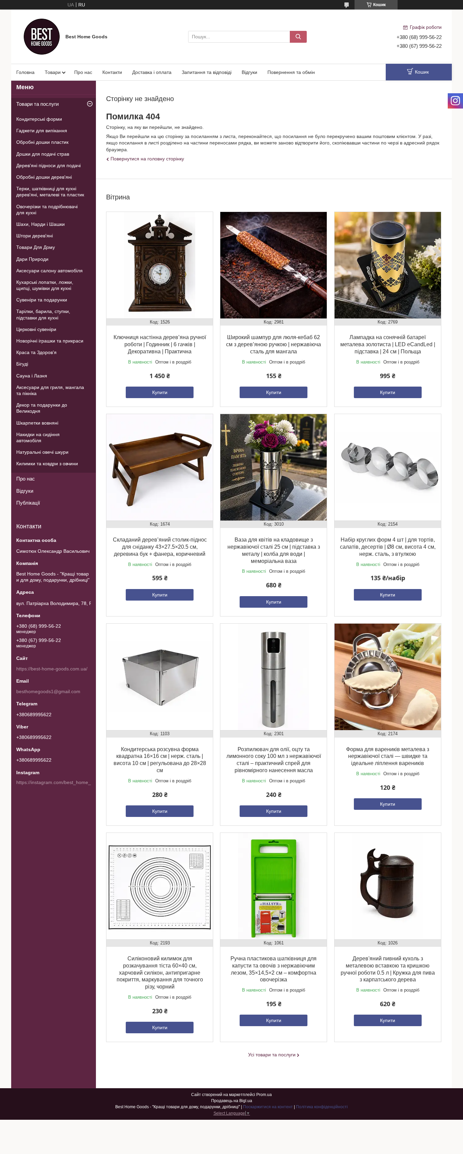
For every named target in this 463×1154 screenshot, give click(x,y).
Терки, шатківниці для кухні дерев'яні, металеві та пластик (50, 191)
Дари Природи (32, 259)
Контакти (112, 72)
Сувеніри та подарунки (41, 299)
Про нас (83, 72)
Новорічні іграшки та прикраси (49, 341)
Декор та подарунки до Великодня (41, 408)
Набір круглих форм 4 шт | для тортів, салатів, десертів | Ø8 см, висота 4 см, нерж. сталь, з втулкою (388, 547)
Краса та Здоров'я (36, 352)
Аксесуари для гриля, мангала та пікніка (50, 390)
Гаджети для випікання (41, 130)
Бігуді (22, 364)
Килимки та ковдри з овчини (47, 463)
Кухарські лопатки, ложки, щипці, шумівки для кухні (44, 285)
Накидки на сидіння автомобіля (38, 437)
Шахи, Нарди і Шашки (40, 224)
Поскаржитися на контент (268, 1106)
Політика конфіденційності (322, 1106)
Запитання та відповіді (207, 72)
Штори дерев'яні (34, 235)
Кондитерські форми (39, 119)
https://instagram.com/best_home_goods (60, 782)
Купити (159, 392)
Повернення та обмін (291, 72)
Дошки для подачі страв (42, 154)
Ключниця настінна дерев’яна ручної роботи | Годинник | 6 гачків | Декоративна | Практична (160, 344)
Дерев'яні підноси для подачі (48, 165)
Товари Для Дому (35, 247)
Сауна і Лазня (31, 375)
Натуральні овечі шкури (42, 452)
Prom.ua (264, 1094)
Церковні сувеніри (36, 329)
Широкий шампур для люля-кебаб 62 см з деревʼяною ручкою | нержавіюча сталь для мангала (273, 344)
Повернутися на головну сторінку (147, 158)
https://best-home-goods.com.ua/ (51, 668)
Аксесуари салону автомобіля (49, 270)
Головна (25, 72)
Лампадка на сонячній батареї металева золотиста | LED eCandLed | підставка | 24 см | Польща (387, 344)
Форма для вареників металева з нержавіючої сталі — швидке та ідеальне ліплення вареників (387, 756)
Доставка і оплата (152, 72)
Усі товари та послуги (272, 1054)
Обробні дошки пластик (42, 142)
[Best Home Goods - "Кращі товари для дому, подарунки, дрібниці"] (41, 36)
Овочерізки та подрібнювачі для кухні (47, 209)
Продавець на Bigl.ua (231, 1100)
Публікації (28, 503)
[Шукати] (298, 37)
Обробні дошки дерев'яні (44, 177)
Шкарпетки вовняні (37, 423)
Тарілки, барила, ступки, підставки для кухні (43, 314)
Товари (53, 72)
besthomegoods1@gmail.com (48, 691)
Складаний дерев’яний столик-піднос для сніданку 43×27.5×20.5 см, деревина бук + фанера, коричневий (160, 547)
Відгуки (249, 72)
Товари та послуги (37, 104)
